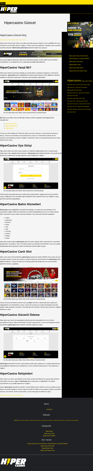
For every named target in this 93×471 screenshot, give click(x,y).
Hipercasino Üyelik (71, 111)
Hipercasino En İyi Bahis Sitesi (83, 84)
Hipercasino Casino (71, 84)
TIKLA (3, 3)
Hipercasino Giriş (13, 40)
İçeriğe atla (3, 5)
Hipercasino (3, 40)
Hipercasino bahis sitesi (76, 67)
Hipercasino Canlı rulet (75, 61)
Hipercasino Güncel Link (72, 92)
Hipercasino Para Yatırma (82, 101)
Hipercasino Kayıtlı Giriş (72, 95)
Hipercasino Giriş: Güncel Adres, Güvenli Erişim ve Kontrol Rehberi (47, 443)
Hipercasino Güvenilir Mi (84, 92)
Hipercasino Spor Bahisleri (83, 106)
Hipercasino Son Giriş (72, 106)
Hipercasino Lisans (71, 101)
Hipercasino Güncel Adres (81, 87)
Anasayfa (49, 409)
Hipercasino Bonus (11, 126)
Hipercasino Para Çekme (72, 103)
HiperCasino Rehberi (49, 435)
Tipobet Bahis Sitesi (75, 64)
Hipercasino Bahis (87, 81)
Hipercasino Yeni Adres (72, 109)
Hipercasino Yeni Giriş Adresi (84, 109)
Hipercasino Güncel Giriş (74, 90)
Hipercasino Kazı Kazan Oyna (78, 71)
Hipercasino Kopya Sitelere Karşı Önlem (76, 98)
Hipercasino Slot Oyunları (84, 103)
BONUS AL (54, 53)
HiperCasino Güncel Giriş (13, 35)
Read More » (11, 395)
